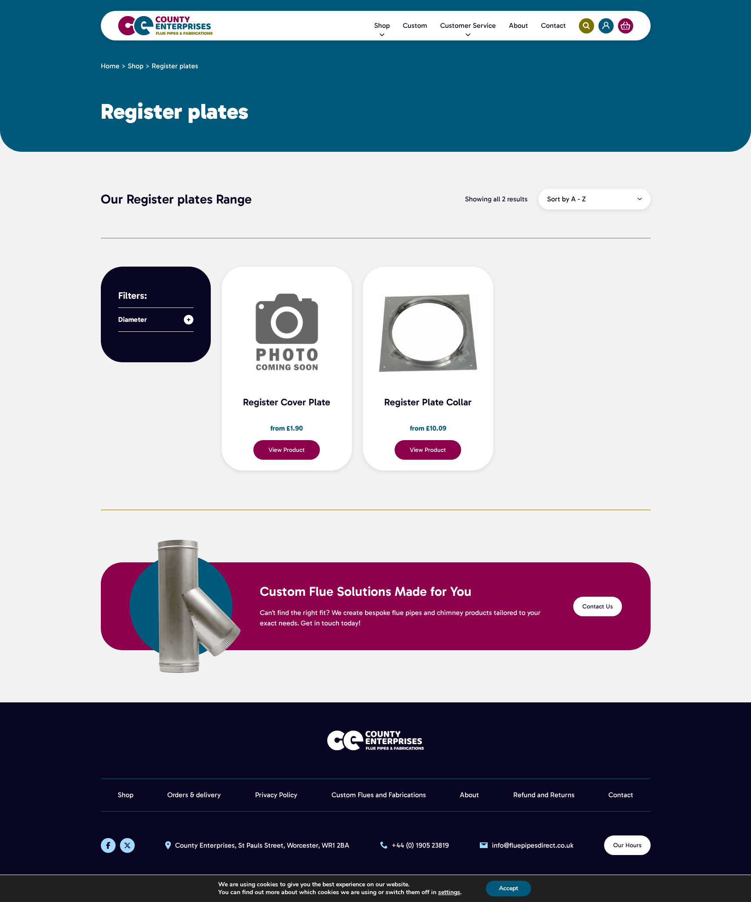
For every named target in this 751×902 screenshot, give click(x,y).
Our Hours (627, 845)
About (518, 25)
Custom (415, 25)
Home (110, 66)
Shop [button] (382, 25)
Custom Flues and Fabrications (379, 795)
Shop (135, 66)
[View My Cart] (625, 25)
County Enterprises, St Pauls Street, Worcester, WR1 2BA (262, 846)
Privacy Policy (276, 795)
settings (449, 892)
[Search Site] (586, 25)
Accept (508, 888)
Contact (553, 25)
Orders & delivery (194, 795)
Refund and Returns (544, 795)
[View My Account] (606, 25)
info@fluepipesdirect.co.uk (532, 846)
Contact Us (597, 606)
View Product (287, 450)
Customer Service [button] (468, 25)
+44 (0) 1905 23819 (420, 846)
